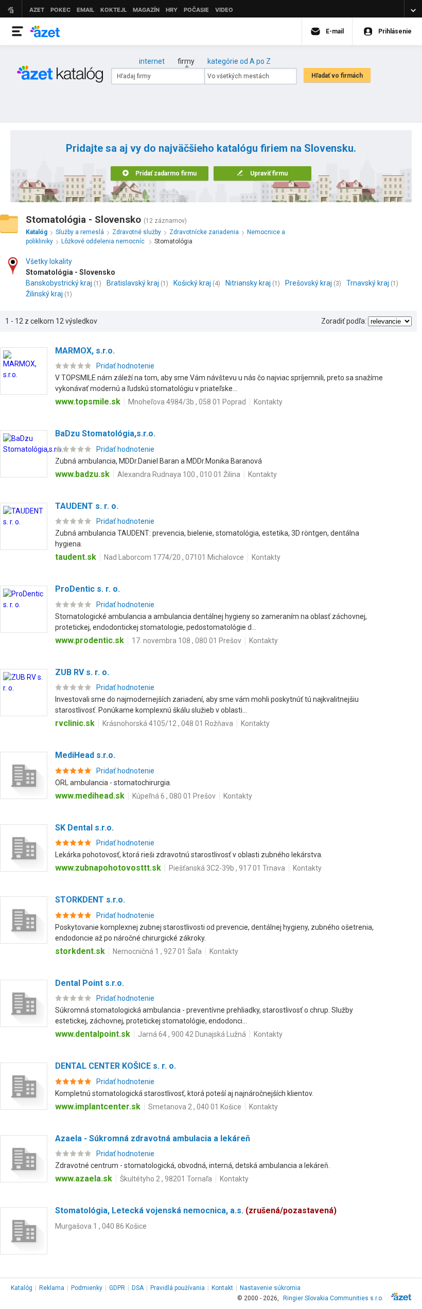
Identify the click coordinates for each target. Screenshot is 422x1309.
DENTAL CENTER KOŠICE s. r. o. (115, 1066)
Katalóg (21, 1288)
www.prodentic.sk (89, 640)
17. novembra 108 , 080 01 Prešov (186, 640)
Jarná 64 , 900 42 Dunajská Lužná (192, 1034)
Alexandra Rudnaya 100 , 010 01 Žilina (178, 474)
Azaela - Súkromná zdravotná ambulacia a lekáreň (152, 1138)
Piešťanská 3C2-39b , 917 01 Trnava (227, 868)
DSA (138, 1288)
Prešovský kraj (308, 283)
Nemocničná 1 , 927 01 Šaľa (157, 951)
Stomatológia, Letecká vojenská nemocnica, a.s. (196, 1210)
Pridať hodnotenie (125, 366)
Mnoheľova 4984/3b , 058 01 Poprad (187, 402)
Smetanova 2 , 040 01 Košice (194, 1107)
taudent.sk (75, 557)
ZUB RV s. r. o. (82, 672)
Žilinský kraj (44, 294)
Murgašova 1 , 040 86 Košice (101, 1226)
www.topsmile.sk (87, 401)
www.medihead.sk (90, 796)
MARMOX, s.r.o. (85, 351)
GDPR (117, 1288)
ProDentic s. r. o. (87, 589)
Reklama (51, 1288)
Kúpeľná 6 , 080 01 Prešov (174, 796)
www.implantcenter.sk (97, 1106)
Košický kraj (192, 283)
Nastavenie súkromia (270, 1288)
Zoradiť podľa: (343, 321)
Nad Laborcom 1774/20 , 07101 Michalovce (174, 557)
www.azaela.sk (83, 1178)
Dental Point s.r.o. (89, 983)
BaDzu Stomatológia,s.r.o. (105, 433)
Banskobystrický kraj (59, 283)
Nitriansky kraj (248, 283)
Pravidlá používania (177, 1288)
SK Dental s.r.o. (84, 828)
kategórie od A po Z (239, 61)
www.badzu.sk (82, 474)
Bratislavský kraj (133, 283)
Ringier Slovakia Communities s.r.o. (333, 1298)
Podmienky (86, 1288)
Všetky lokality (49, 261)
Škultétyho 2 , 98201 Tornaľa (166, 1179)
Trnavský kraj (367, 283)
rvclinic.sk (75, 723)
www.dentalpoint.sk (92, 1034)
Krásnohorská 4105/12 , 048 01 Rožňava (167, 723)
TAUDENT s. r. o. (86, 506)
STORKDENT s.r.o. (90, 900)
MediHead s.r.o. (85, 755)
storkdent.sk (80, 951)
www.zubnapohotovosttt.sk (108, 868)
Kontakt (222, 1288)
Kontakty (268, 402)
